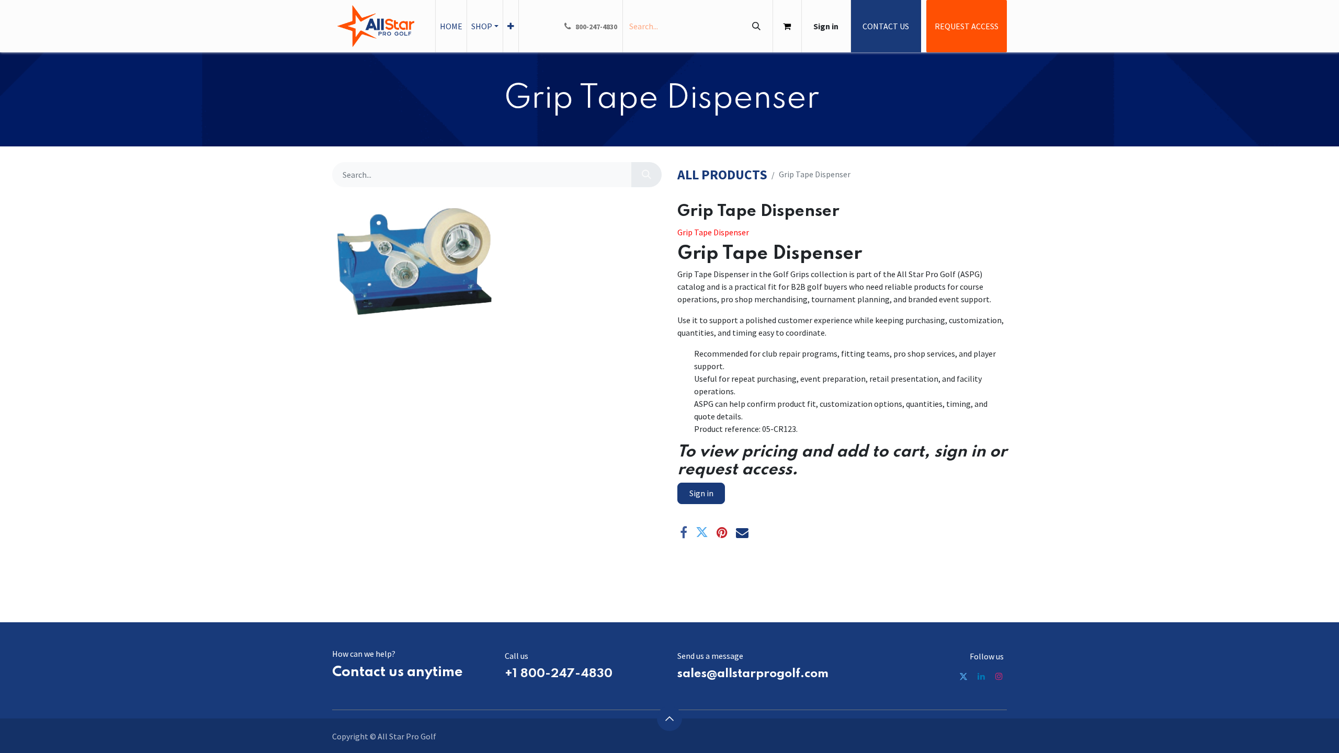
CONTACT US (886, 26)
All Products (722, 175)
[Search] (756, 26)
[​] (963, 676)
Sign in (825, 26)
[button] (669, 718)
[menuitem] (451, 26)
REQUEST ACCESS (966, 26)
